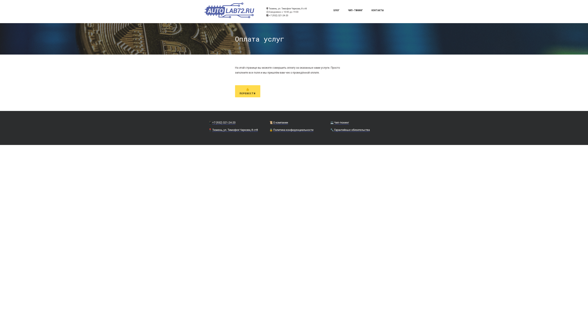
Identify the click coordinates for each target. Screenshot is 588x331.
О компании (280, 122)
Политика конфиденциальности (293, 129)
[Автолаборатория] (229, 10)
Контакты (377, 10)
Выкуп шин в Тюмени (294, 143)
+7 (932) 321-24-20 (278, 15)
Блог (337, 10)
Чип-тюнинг (355, 10)
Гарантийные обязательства (352, 129)
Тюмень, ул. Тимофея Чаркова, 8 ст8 (288, 8)
